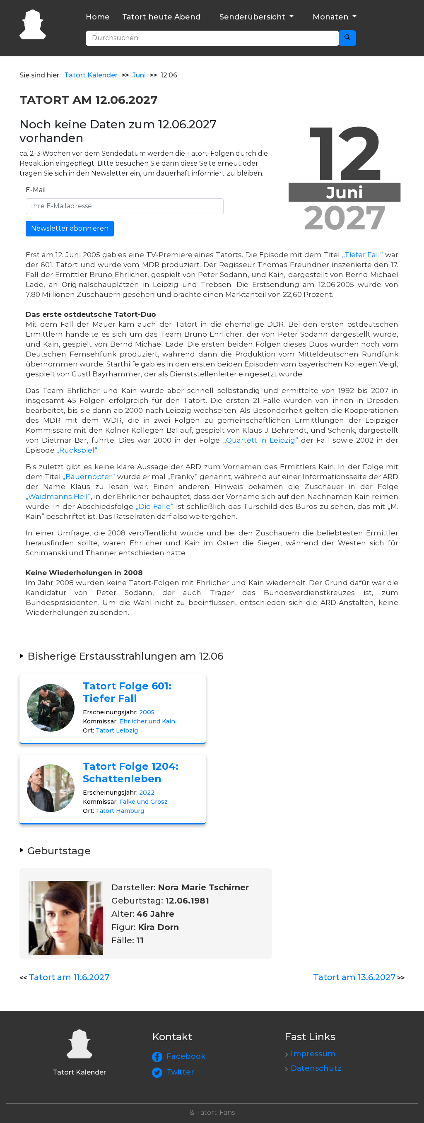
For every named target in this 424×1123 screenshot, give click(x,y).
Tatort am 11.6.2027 (69, 977)
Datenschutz (316, 1068)
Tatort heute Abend (161, 17)
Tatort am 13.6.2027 (354, 977)
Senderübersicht (253, 17)
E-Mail (36, 190)
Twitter (180, 1072)
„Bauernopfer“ (89, 476)
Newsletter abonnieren (69, 228)
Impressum (313, 1053)
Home (98, 17)
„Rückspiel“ (76, 450)
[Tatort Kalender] (32, 23)
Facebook (185, 1056)
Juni (139, 75)
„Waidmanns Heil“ (58, 496)
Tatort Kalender (91, 75)
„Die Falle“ (154, 506)
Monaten (332, 17)
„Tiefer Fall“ (362, 255)
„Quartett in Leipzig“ (260, 440)
